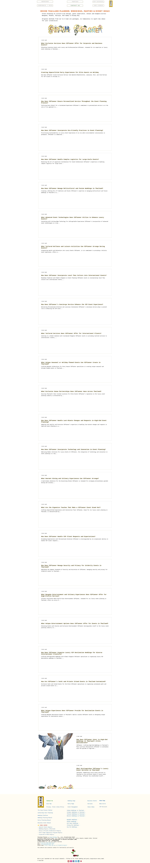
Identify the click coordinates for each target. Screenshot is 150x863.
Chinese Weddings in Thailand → (76, 814)
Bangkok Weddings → (73, 819)
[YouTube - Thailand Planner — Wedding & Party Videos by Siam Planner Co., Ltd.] (68, 861)
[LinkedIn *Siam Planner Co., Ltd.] (78, 861)
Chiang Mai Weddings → (73, 825)
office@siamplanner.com (47, 844)
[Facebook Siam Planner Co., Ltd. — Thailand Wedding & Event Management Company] (73, 861)
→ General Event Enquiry (45, 827)
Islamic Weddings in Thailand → (76, 812)
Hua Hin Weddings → (73, 827)
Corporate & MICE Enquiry (46, 834)
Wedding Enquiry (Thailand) (47, 829)
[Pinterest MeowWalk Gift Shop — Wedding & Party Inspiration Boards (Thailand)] (81, 861)
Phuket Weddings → (72, 821)
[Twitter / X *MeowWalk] (76, 861)
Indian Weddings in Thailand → (76, 810)
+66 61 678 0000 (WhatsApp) (47, 843)
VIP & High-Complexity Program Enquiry (50, 832)
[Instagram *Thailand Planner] (71, 861)
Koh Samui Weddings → (73, 823)
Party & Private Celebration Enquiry (50, 830)
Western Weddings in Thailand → (76, 816)
